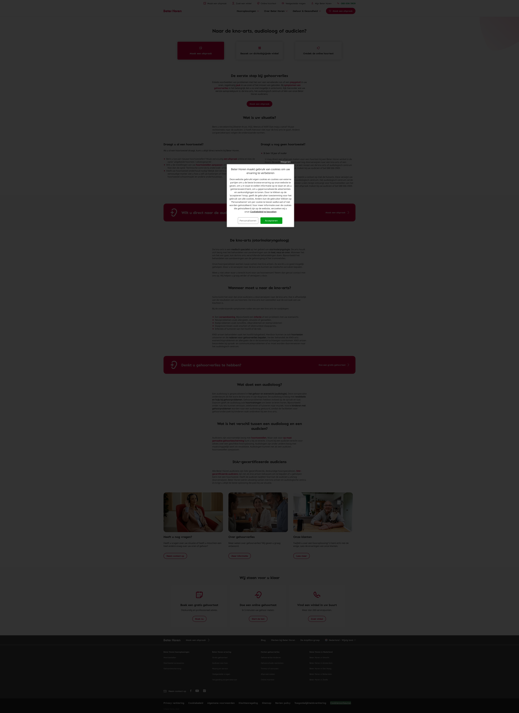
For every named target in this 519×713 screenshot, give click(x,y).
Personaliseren (248, 220)
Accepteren (271, 220)
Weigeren (286, 161)
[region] (260, 195)
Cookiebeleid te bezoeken (263, 211)
